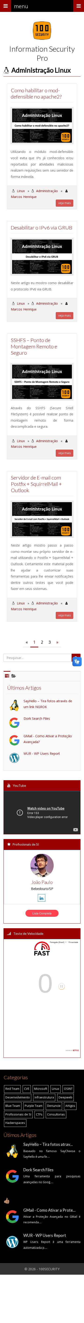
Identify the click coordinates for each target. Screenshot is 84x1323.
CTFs (39, 1114)
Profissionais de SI (18, 1114)
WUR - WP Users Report (42, 753)
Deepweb (65, 1097)
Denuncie (54, 1106)
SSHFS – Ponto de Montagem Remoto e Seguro (34, 346)
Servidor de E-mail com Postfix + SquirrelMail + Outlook (36, 483)
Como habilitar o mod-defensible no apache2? (36, 93)
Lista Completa (42, 913)
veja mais (64, 203)
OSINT (68, 1089)
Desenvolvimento (17, 1097)
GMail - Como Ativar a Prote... (49, 1210)
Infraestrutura (44, 1097)
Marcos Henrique (24, 196)
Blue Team (12, 1106)
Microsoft (40, 1089)
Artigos (70, 1106)
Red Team (12, 1089)
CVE (26, 1089)
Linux (21, 191)
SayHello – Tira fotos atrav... (48, 1144)
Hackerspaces (15, 1123)
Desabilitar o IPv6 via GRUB (41, 227)
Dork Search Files (37, 718)
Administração (47, 191)
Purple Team (33, 1106)
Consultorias (56, 1114)
